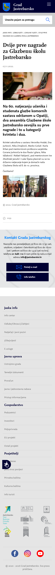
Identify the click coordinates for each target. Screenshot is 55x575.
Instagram (27, 553)
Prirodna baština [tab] (12, 477)
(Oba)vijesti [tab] (10, 340)
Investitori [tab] (9, 420)
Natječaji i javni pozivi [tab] (15, 332)
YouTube (40, 553)
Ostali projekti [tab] (11, 445)
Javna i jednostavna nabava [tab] (17, 389)
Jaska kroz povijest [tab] (13, 469)
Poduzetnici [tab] (10, 412)
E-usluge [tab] (8, 348)
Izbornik (49, 4)
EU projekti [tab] (9, 437)
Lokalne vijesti (30, 33)
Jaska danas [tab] (10, 461)
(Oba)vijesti (18, 33)
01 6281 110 (17, 253)
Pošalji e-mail (30, 267)
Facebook (14, 553)
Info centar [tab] (9, 315)
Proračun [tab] (8, 380)
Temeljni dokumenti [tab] (14, 372)
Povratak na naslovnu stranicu (6, 7)
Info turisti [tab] (9, 494)
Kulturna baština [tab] (12, 486)
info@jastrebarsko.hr (31, 257)
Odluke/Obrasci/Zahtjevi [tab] (16, 323)
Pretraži (48, 20)
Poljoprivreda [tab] (10, 429)
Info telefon (29, 276)
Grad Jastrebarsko (23, 7)
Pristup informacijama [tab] (15, 397)
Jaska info (7, 33)
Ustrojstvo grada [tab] (12, 363)
